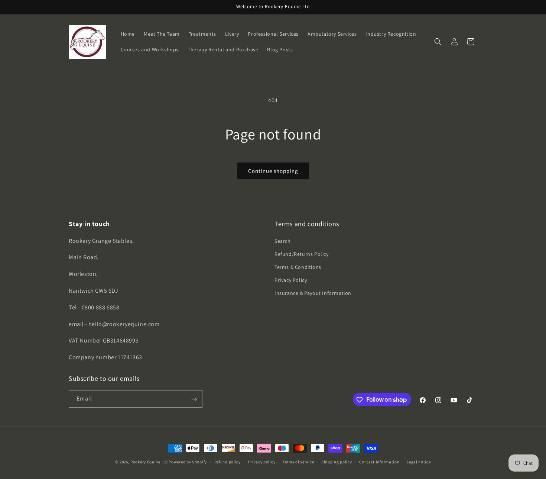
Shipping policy (336, 461)
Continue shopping (273, 170)
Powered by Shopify (188, 461)
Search (282, 241)
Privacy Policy (290, 280)
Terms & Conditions (297, 267)
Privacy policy (262, 461)
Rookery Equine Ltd (149, 461)
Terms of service (298, 461)
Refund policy (227, 461)
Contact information (379, 461)
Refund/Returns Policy (301, 254)
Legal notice (418, 461)
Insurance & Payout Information (312, 293)
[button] (438, 41)
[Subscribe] (194, 399)
